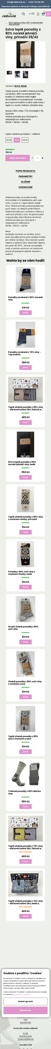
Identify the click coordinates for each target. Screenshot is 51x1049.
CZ (32, 14)
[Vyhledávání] (23, 13)
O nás (25, 1033)
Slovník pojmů (25, 1036)
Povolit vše (25, 1010)
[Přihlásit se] (38, 13)
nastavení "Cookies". (21, 994)
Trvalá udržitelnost (26, 1039)
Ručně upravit (25, 1001)
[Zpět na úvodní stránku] (9, 14)
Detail (25, 313)
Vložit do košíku (18, 158)
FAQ (25, 1019)
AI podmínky (25, 1022)
